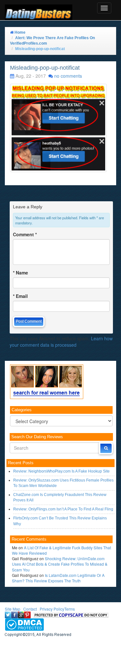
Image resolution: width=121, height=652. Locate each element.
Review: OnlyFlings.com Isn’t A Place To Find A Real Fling (63, 509)
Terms (69, 609)
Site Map (12, 609)
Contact (30, 609)
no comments (68, 76)
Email (20, 296)
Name (20, 272)
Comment (25, 234)
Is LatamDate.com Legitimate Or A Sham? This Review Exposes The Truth (58, 577)
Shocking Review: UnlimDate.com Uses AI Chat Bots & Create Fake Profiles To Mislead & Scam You (59, 564)
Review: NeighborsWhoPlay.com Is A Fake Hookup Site (61, 471)
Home (19, 32)
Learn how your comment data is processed (61, 341)
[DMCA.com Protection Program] (24, 624)
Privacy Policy (52, 609)
